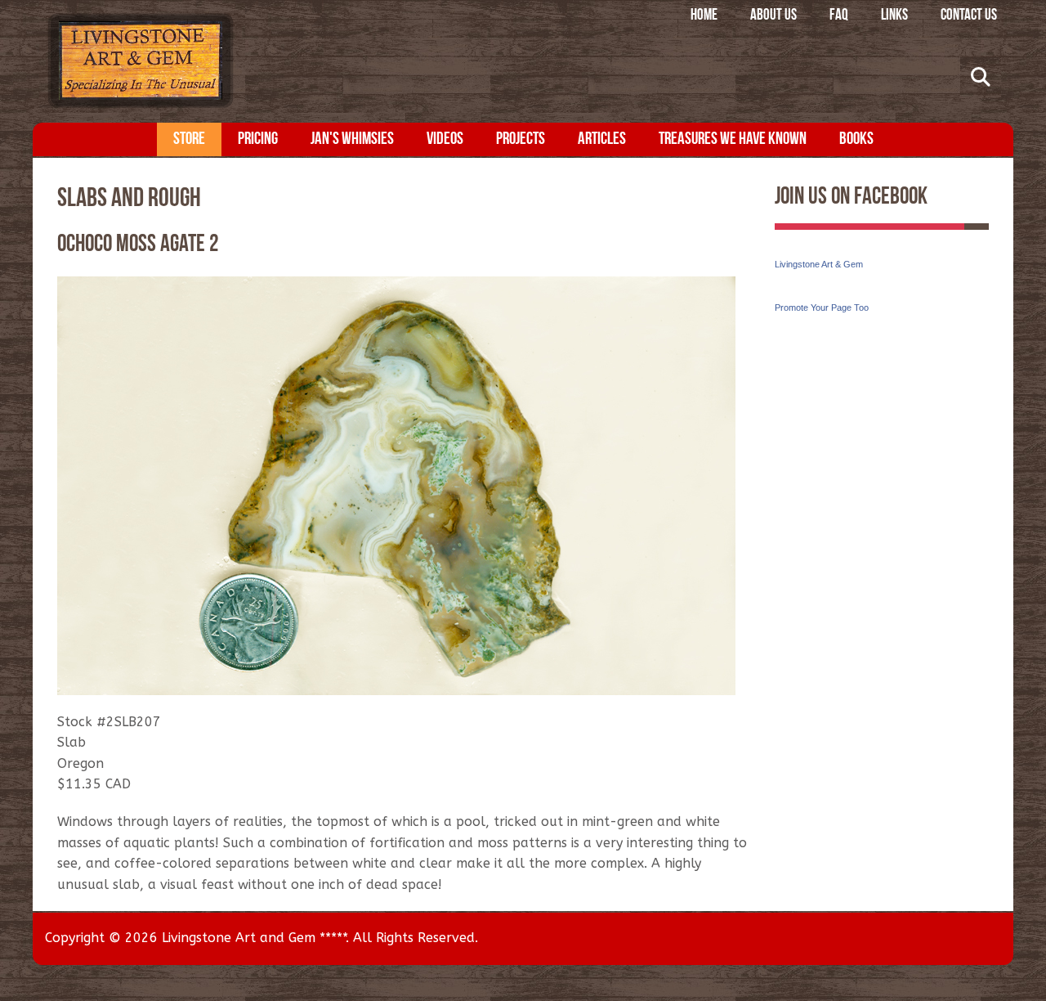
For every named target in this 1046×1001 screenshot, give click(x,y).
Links (894, 16)
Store (189, 139)
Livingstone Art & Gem (819, 264)
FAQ (838, 16)
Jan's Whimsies (352, 139)
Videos (445, 139)
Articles (602, 139)
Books (856, 139)
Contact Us (969, 16)
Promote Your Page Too (822, 307)
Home (704, 16)
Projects (520, 139)
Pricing (258, 139)
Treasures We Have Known (733, 139)
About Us (773, 16)
